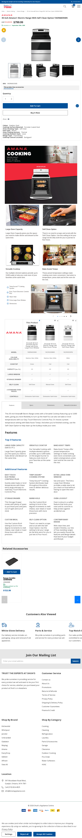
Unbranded (6, 738)
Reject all (24, 834)
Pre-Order (46, 757)
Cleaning (45, 730)
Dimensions (50, 405)
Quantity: (7, 93)
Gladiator (5, 741)
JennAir (4, 734)
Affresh (4, 761)
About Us (45, 683)
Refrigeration (47, 734)
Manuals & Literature (70, 405)
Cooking (45, 726)
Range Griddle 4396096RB (9, 578)
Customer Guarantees (51, 706)
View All (5, 764)
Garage (45, 745)
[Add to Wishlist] (77, 105)
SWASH (4, 757)
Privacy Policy (47, 699)
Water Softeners (48, 761)
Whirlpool (6, 730)
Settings (8, 834)
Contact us (46, 680)
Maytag (5, 745)
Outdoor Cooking (49, 753)
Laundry (45, 738)
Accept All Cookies (44, 834)
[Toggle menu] (78, 6)
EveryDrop (6, 753)
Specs (31, 405)
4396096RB (6, 582)
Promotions (46, 687)
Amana (4, 749)
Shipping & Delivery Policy (52, 702)
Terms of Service (48, 695)
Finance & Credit (48, 710)
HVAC (44, 764)
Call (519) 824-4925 (12, 787)
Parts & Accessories (49, 741)
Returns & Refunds (49, 691)
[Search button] (65, 6)
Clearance (46, 749)
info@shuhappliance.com (15, 791)
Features (11, 405)
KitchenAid (6, 726)
